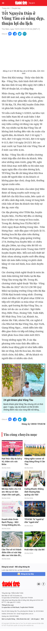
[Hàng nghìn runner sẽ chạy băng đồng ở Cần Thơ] (34, 448)
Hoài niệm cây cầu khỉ (34, 549)
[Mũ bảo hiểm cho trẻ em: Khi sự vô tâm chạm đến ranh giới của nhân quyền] (12, 479)
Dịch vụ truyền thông (8, 619)
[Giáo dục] (32, 3)
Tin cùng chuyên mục (20, 434)
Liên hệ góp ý (35, 619)
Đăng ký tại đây (27, 574)
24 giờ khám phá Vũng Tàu (18, 400)
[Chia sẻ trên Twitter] (20, 34)
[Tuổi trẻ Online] (21, 3)
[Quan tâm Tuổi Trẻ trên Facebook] (43, 584)
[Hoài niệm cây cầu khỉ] (34, 539)
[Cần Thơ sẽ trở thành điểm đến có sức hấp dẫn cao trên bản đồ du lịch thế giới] (12, 539)
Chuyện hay (16, 8)
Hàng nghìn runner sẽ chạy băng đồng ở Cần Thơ (34, 461)
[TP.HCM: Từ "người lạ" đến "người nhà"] (34, 509)
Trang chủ (6, 8)
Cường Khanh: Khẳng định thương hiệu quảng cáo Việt (34, 492)
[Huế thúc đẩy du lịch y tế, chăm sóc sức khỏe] (12, 448)
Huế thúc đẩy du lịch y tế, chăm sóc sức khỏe (12, 461)
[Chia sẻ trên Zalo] (10, 34)
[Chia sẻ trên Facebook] (15, 34)
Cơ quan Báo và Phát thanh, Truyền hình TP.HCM (17, 607)
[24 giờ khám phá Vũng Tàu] (23, 380)
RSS (42, 619)
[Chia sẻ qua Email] (24, 34)
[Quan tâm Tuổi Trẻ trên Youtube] (38, 584)
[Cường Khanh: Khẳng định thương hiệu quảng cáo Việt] (34, 479)
